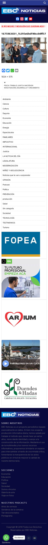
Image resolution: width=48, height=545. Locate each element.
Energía (6, 128)
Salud (5, 204)
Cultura (6, 109)
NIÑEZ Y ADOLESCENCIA (13, 170)
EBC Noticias (31, 530)
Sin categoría (8, 208)
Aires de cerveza (9, 506)
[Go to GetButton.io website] (6, 542)
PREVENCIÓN (8, 194)
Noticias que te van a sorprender (16, 175)
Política (4, 480)
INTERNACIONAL (10, 147)
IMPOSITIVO (8, 142)
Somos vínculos (8, 489)
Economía (7, 118)
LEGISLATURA (9, 161)
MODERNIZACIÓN (10, 166)
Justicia (6, 151)
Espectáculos (8, 132)
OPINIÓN (6, 180)
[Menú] (4, 2)
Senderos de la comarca (12, 509)
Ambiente (7, 99)
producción (7, 199)
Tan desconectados (10, 512)
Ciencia (6, 104)
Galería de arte (8, 492)
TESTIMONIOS (9, 223)
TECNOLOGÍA (8, 218)
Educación (7, 123)
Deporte (6, 113)
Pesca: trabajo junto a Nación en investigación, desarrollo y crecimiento (21, 87)
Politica (6, 189)
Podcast (6, 185)
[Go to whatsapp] (6, 537)
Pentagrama (6, 516)
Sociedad (7, 213)
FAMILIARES (8, 137)
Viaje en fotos (7, 495)
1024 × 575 (7, 76)
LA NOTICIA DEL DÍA (11, 156)
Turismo (6, 227)
